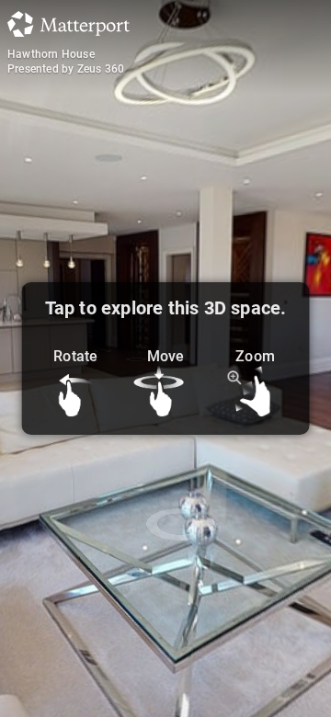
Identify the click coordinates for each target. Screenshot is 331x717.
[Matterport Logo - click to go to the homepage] (68, 23)
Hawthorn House (51, 54)
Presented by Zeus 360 (65, 69)
